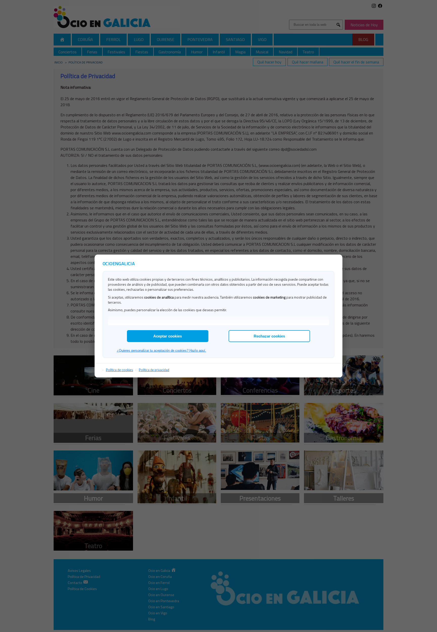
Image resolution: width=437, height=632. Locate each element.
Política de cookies (119, 369)
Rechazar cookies (269, 336)
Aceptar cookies (167, 336)
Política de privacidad (154, 369)
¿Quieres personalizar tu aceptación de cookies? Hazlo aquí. (161, 350)
